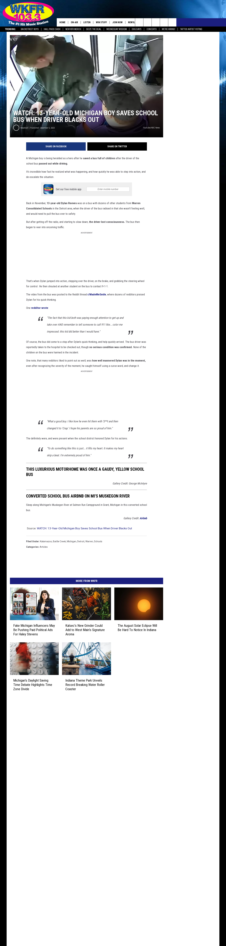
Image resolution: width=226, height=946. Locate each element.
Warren (89, 541)
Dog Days (136, 29)
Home (62, 22)
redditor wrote (39, 307)
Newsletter (134, 22)
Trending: (10, 29)
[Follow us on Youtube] (172, 22)
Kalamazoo (46, 541)
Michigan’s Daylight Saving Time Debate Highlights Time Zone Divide (32, 684)
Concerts (152, 29)
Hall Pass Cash (52, 29)
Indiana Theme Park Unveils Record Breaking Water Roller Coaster (85, 684)
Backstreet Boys (30, 29)
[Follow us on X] (164, 22)
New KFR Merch (73, 29)
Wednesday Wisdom (116, 29)
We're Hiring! (168, 29)
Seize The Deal (93, 29)
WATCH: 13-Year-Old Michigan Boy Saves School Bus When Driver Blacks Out (84, 528)
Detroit (80, 541)
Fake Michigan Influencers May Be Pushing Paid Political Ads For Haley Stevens (34, 630)
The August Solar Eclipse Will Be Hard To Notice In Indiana (137, 628)
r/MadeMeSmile (97, 294)
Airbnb (143, 518)
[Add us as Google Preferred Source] (147, 22)
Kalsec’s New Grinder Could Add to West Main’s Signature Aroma (85, 630)
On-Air (74, 22)
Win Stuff (101, 22)
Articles (44, 547)
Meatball (24, 128)
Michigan (71, 541)
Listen (86, 22)
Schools (98, 541)
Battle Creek (59, 541)
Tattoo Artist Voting (191, 29)
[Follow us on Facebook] (156, 22)
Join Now (117, 22)
